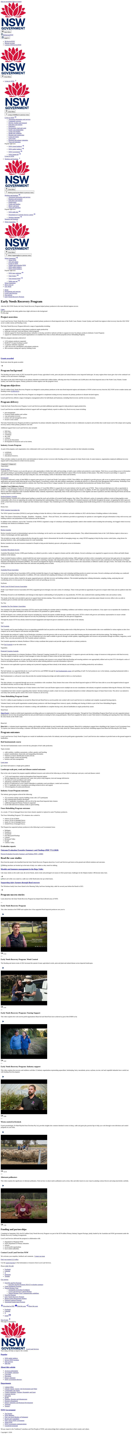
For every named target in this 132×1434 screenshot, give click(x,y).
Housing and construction (16, 135)
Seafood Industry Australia (9, 496)
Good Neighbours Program (13, 1286)
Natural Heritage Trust (11, 1288)
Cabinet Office (9, 1387)
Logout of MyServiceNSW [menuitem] (13, 45)
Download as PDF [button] (7, 1306)
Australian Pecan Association (10, 570)
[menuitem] (10, 41)
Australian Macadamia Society (10, 550)
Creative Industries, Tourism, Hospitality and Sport (20, 1392)
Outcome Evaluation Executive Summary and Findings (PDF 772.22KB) (29, 850)
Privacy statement (10, 1378)
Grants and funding (14, 131)
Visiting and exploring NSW (17, 265)
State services (9, 1362)
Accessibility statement (12, 1372)
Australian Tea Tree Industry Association (13, 606)
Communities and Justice (12, 1390)
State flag (7, 1363)
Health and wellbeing (15, 133)
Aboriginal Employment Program (15, 1302)
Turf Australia (5, 626)
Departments (6, 1383)
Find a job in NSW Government (14, 1420)
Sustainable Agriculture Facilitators (19, 1290)
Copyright (8, 1374)
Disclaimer (8, 1376)
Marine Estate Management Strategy (16, 1298)
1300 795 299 (9, 1266)
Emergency (12, 126)
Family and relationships (16, 130)
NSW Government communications (15, 1424)
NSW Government (8, 1410)
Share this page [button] (32, 1306)
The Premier (8, 1413)
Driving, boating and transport (18, 123)
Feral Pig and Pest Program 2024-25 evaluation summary (26, 1284)
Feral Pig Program (10, 1295)
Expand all (4, 464)
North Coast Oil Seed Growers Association (14, 586)
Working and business (12, 195)
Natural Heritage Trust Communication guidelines (24, 1293)
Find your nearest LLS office (9, 1259)
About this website (8, 1367)
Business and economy (16, 199)
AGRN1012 (15, 391)
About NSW (12, 260)
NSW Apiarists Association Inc (10, 510)
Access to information (11, 1371)
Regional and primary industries (18, 140)
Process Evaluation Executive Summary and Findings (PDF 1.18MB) (22, 854)
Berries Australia (6, 530)
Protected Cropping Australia (9, 651)
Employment (12, 202)
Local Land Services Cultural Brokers (20, 1291)
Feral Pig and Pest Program (13, 1283)
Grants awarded (7, 358)
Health (7, 1397)
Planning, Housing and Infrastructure (16, 1399)
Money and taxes (14, 206)
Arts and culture (13, 262)
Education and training (15, 124)
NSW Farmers (5, 469)
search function (10, 1263)
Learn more (4, 762)
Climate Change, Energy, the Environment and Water (21, 1389)
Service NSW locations (12, 1360)
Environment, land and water (17, 128)
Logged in (6, 38)
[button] (1, 902)
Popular (4, 1354)
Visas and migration (15, 142)
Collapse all (12, 464)
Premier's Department (11, 1401)
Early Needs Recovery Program (14, 1297)
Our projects (4, 1279)
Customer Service (10, 1394)
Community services (15, 121)
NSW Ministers (9, 1415)
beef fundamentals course (63, 671)
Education (8, 1396)
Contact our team (39, 1256)
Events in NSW (13, 263)
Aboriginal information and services (19, 119)
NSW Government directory (13, 1379)
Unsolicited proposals (11, 1426)
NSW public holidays (15, 267)
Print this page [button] (20, 1306)
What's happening (11, 258)
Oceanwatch (4, 478)
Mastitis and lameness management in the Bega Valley (22, 869)
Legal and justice (14, 137)
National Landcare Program (13, 1300)
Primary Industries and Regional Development (19, 1403)
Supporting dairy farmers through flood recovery (20, 883)
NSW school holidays (15, 269)
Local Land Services (32, 1349)
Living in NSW (10, 117)
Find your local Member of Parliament (16, 1417)
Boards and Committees (12, 1419)
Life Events (12, 138)
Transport (7, 1404)
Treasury (7, 1406)
